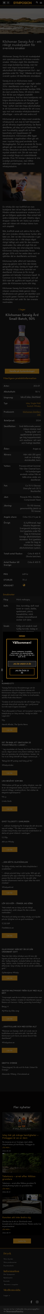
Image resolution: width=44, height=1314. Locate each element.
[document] (22, 657)
